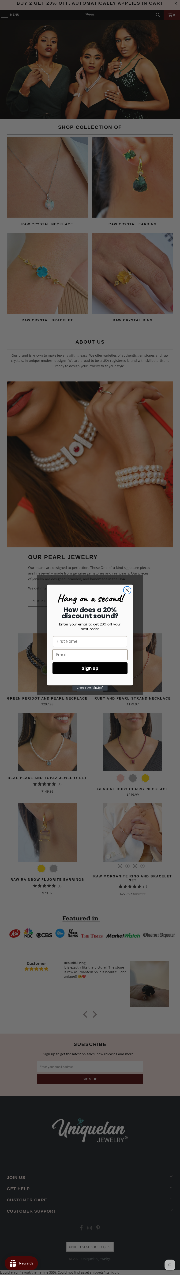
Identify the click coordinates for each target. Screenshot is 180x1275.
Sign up (90, 668)
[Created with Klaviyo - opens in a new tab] (90, 687)
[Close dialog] (127, 590)
